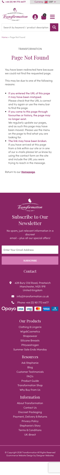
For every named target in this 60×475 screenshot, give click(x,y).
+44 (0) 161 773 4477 (15, 1)
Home (5, 36)
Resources (30, 356)
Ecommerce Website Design (19, 455)
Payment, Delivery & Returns (30, 416)
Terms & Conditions (30, 430)
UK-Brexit (30, 434)
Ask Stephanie (30, 362)
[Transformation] (15, 14)
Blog (30, 367)
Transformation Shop (30, 385)
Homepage (28, 172)
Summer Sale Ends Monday (30, 349)
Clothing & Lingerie (30, 327)
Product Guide (30, 380)
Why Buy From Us (30, 389)
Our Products (30, 321)
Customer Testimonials (30, 371)
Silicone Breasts (30, 340)
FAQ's (30, 376)
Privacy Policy (30, 421)
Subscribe (30, 260)
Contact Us (30, 407)
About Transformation (30, 403)
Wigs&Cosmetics (30, 331)
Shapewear (30, 336)
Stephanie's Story (30, 425)
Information (30, 397)
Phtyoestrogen (30, 345)
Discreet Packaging (30, 412)
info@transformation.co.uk (33, 296)
